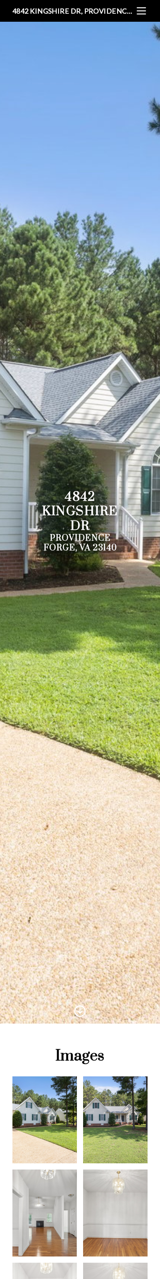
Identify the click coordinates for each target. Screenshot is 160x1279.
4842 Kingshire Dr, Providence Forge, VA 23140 (73, 11)
